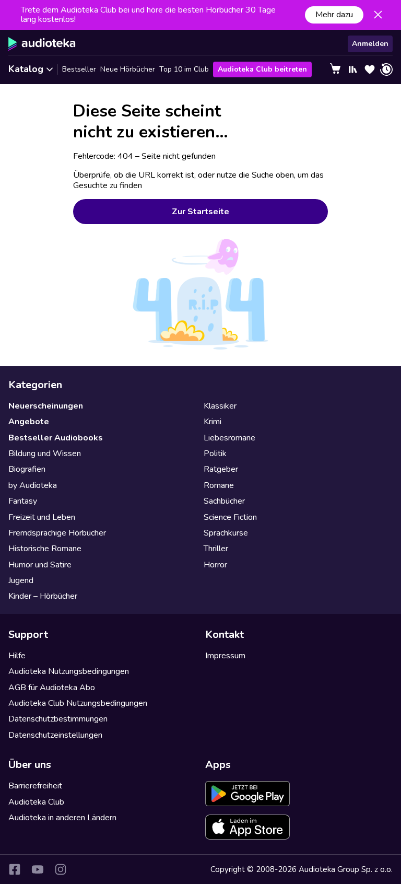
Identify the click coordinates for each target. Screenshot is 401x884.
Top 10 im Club (184, 69)
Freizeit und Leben (41, 517)
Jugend (20, 580)
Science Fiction (230, 517)
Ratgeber (221, 469)
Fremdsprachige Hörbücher (57, 533)
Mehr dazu (334, 14)
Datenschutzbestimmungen (58, 719)
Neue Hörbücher (127, 69)
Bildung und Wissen (44, 453)
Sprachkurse (226, 533)
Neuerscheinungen (45, 406)
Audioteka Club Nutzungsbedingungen (77, 703)
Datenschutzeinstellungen (55, 735)
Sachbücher (224, 501)
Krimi (212, 421)
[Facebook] (14, 869)
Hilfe (17, 655)
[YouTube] (37, 869)
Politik (215, 453)
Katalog (25, 69)
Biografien (26, 469)
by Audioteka (32, 485)
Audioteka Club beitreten (262, 69)
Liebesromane (229, 438)
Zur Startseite (200, 211)
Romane (219, 485)
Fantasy (22, 501)
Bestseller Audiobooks (55, 438)
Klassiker (220, 406)
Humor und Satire (40, 565)
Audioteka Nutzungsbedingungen (68, 671)
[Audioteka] (42, 44)
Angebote (28, 421)
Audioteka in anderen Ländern (62, 817)
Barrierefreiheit (35, 786)
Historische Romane (44, 548)
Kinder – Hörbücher (42, 596)
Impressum (225, 655)
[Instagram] (60, 869)
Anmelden (370, 44)
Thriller (216, 548)
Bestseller (79, 69)
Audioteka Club (36, 802)
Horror (215, 565)
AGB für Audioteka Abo (51, 687)
